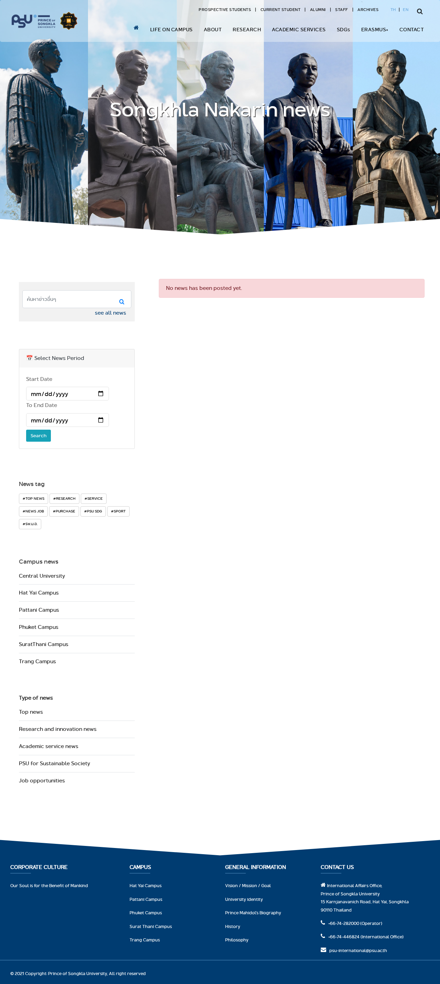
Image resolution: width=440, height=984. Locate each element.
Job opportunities (42, 780)
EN (405, 9)
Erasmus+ (374, 29)
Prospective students (225, 9)
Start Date (39, 379)
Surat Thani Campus (151, 926)
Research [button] (247, 29)
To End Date (41, 405)
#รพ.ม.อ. (30, 524)
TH (393, 9)
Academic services (299, 29)
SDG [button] (343, 29)
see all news (110, 312)
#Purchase (64, 511)
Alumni (318, 9)
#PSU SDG (93, 511)
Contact (411, 29)
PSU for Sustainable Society (54, 763)
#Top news (33, 498)
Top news (31, 712)
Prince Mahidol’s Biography (253, 912)
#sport (118, 511)
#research (64, 498)
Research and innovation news (58, 729)
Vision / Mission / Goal (248, 885)
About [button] (213, 29)
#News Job (33, 511)
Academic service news (48, 746)
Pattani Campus (39, 610)
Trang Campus (37, 661)
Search (38, 435)
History (232, 926)
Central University (42, 576)
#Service (94, 498)
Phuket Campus (38, 627)
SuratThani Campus (43, 644)
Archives (368, 9)
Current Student (281, 9)
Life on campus (171, 29)
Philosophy (237, 939)
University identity (244, 899)
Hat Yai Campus (39, 592)
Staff (341, 9)
